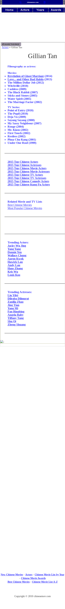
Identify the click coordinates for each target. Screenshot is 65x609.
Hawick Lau (15, 261)
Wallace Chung (17, 255)
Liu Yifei (13, 295)
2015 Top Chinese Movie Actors (27, 168)
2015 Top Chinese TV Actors (25, 174)
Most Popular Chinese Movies (25, 208)
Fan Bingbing (16, 311)
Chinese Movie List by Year (49, 574)
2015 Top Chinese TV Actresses (27, 178)
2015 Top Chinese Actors (23, 161)
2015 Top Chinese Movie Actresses (29, 171)
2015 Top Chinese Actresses (24, 165)
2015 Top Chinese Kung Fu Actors (29, 184)
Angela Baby (15, 314)
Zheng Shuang (17, 324)
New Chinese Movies (12, 574)
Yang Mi (13, 308)
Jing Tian (13, 305)
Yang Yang (14, 248)
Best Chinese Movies (20, 204)
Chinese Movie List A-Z (45, 581)
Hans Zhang (15, 268)
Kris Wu (13, 271)
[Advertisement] (32, 378)
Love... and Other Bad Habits (26, 79)
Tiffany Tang (16, 318)
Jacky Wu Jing (17, 245)
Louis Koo (14, 274)
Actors (5, 47)
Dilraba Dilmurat (18, 298)
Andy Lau (14, 265)
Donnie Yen (15, 252)
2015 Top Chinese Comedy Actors (28, 181)
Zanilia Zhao (15, 301)
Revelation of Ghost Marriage (26, 76)
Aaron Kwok (16, 258)
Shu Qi (12, 321)
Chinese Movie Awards (33, 578)
